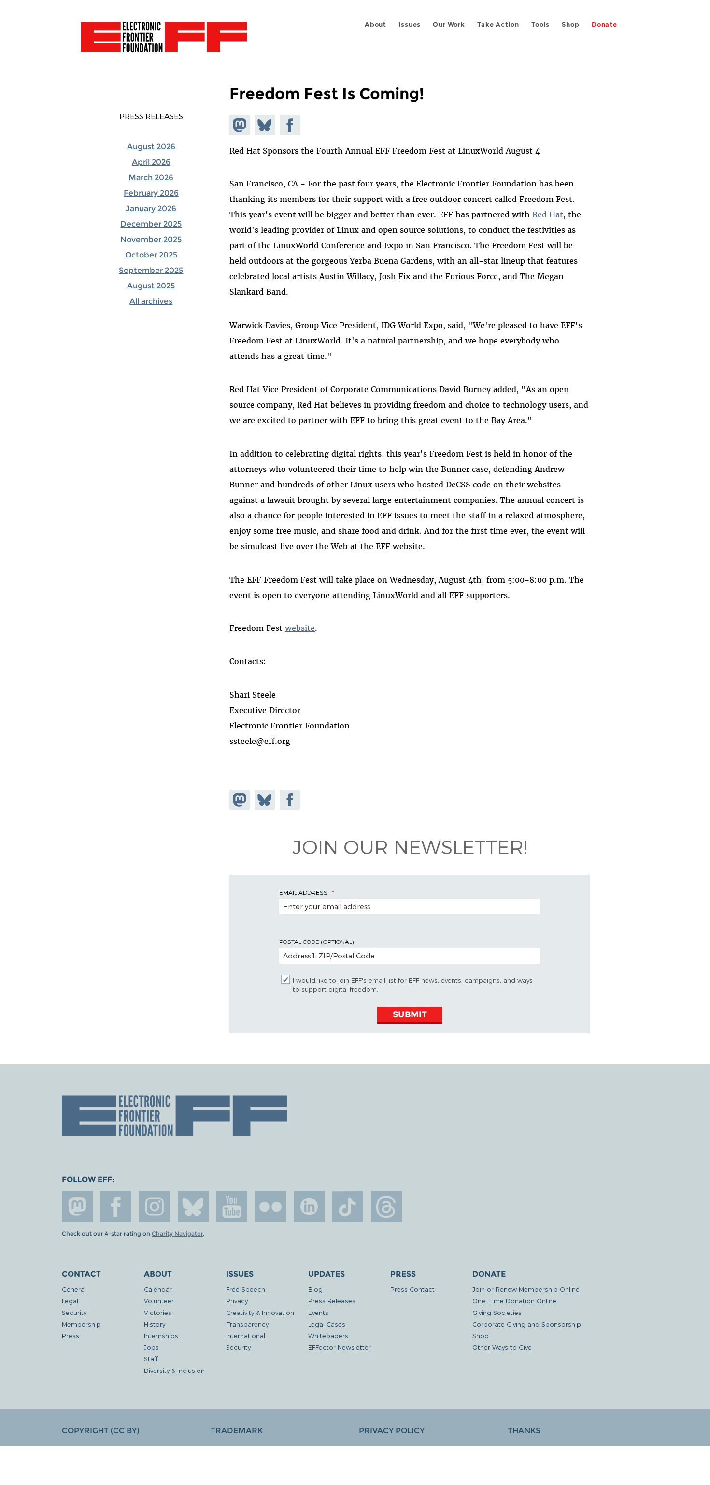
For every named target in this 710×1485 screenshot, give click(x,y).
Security (74, 1312)
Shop (570, 24)
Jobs (151, 1347)
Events (318, 1312)
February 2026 (151, 193)
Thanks (524, 1430)
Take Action (498, 24)
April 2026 (151, 162)
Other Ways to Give (502, 1347)
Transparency (247, 1324)
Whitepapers (328, 1335)
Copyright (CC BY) (100, 1430)
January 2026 (151, 208)
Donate (604, 24)
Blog (315, 1289)
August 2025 (151, 285)
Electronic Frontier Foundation (164, 42)
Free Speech (245, 1289)
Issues (409, 24)
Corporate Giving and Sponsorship (526, 1324)
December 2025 (151, 223)
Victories (157, 1312)
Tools (540, 24)
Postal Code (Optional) (316, 941)
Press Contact (412, 1289)
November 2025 (151, 239)
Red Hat (547, 214)
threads (386, 1206)
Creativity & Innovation (260, 1312)
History (154, 1324)
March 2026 (150, 177)
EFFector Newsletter (339, 1347)
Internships (161, 1335)
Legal (70, 1300)
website (300, 628)
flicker (270, 1206)
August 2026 (151, 146)
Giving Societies (497, 1312)
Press (70, 1335)
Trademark (237, 1430)
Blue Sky (193, 1206)
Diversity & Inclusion (174, 1370)
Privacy (237, 1300)
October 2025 (151, 254)
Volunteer (159, 1300)
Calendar (158, 1289)
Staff (151, 1358)
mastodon (77, 1206)
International (245, 1335)
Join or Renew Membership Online (526, 1289)
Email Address (303, 892)
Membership (81, 1324)
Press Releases (151, 116)
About (375, 24)
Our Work (449, 24)
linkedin (309, 1206)
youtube (231, 1206)
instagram (154, 1206)
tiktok (347, 1206)
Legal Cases (326, 1324)
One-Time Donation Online (514, 1300)
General (74, 1289)
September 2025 (151, 270)
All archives (150, 301)
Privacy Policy (392, 1430)
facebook (115, 1206)
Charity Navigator (177, 1233)
